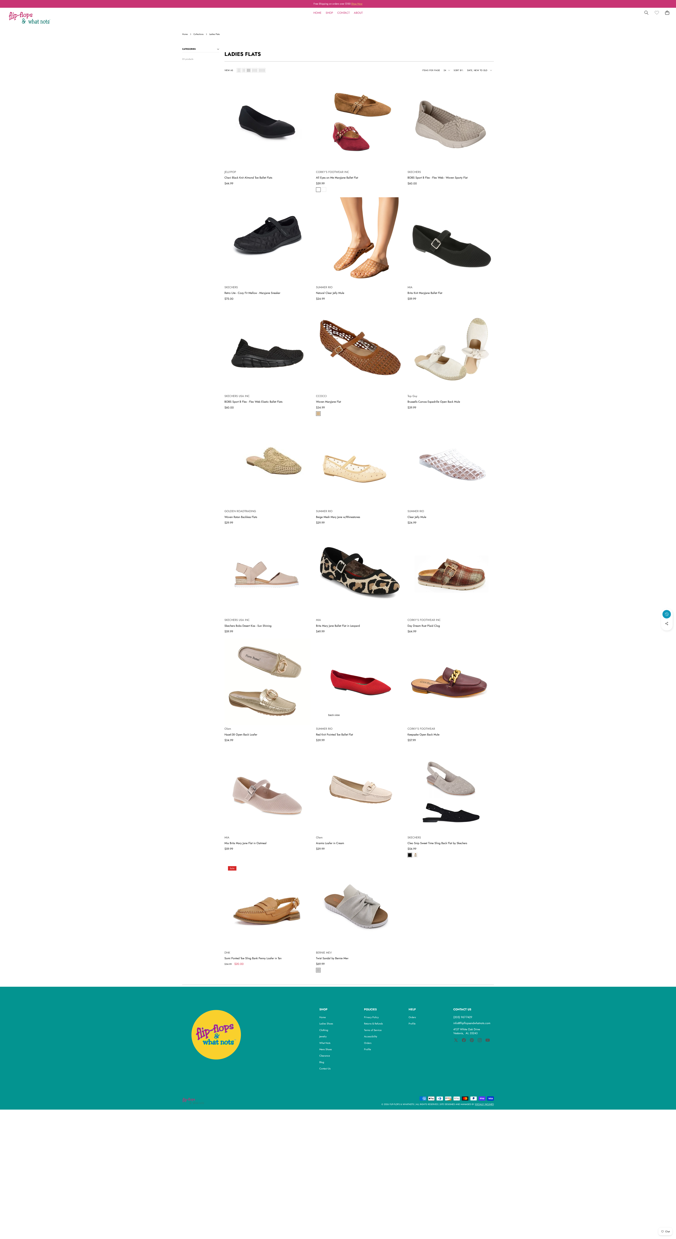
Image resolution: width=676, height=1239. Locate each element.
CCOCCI (321, 396)
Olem (227, 729)
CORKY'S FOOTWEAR (421, 729)
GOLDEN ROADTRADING (240, 511)
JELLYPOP (230, 172)
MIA (410, 287)
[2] (243, 70)
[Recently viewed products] (666, 614)
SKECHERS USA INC (237, 396)
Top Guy (412, 396)
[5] (261, 70)
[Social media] (666, 623)
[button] (662, 4)
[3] (248, 70)
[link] (657, 13)
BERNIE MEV (324, 953)
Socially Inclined (484, 1104)
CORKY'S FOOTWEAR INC (332, 172)
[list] (239, 70)
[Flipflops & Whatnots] (29, 18)
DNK (227, 953)
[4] (255, 70)
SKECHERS (414, 172)
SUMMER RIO (324, 287)
